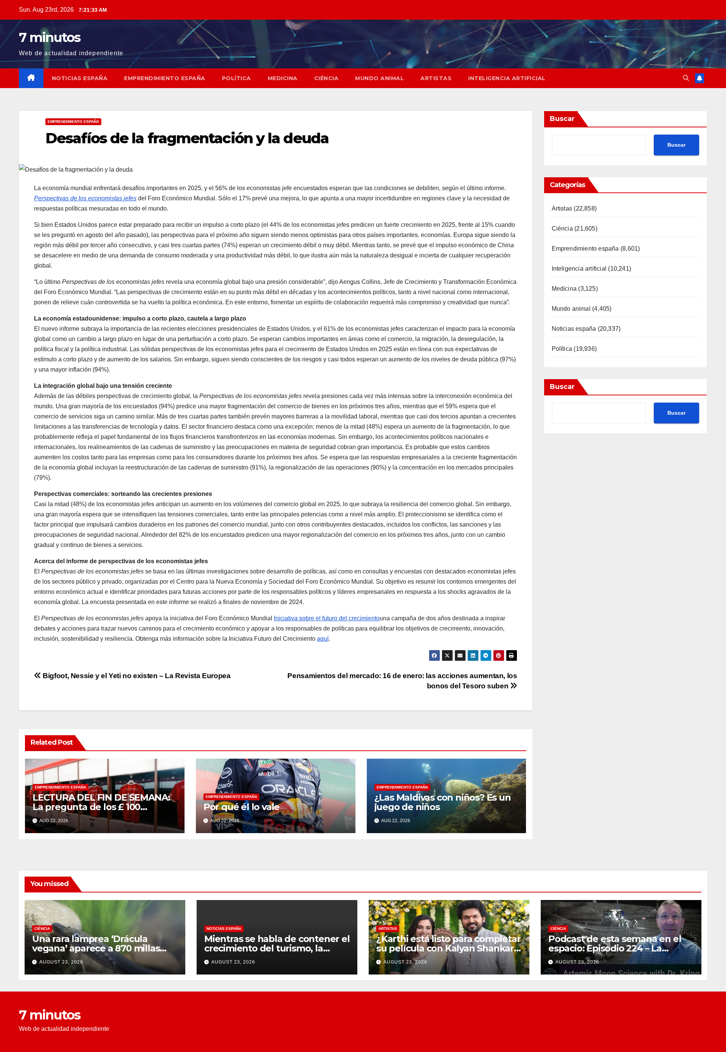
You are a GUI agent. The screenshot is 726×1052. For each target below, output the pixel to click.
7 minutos (50, 37)
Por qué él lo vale (241, 806)
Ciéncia (326, 78)
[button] (686, 78)
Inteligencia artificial (507, 78)
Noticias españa (80, 78)
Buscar (562, 119)
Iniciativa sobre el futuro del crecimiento (327, 618)
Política (236, 78)
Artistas (435, 78)
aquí (323, 638)
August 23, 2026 (61, 962)
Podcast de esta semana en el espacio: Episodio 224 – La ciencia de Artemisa (614, 948)
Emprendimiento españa (164, 78)
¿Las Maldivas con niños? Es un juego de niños (442, 802)
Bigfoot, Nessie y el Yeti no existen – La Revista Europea (135, 676)
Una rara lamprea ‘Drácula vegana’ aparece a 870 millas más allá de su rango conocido (99, 948)
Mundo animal (379, 78)
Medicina (283, 78)
